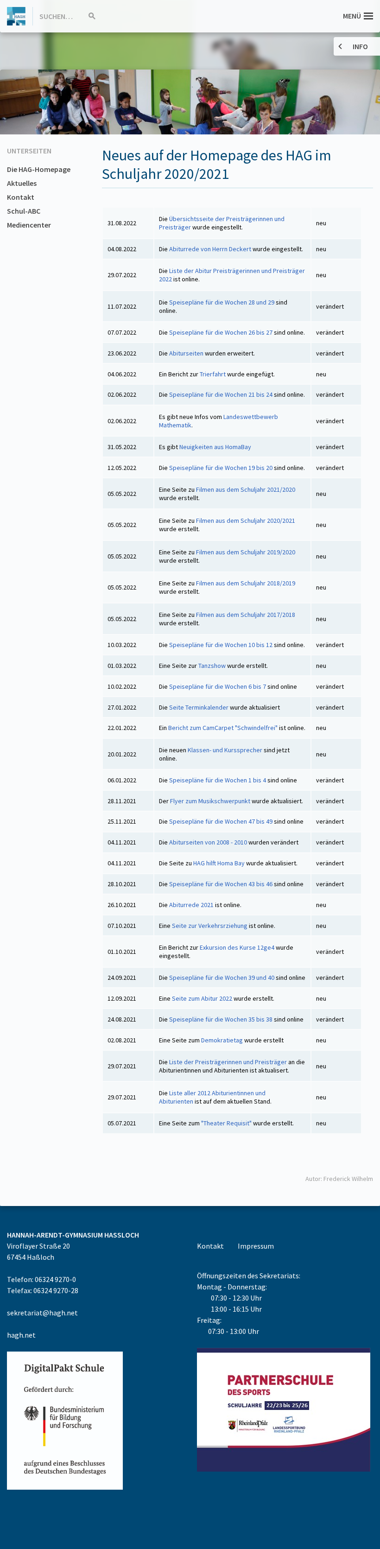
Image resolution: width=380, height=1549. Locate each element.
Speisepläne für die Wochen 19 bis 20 (221, 467)
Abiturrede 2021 (191, 905)
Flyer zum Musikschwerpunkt (210, 801)
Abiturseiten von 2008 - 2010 (208, 842)
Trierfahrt (213, 374)
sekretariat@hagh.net (42, 1312)
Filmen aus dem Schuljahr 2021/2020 (245, 489)
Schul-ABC (23, 211)
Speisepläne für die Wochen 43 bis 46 (221, 884)
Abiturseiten (187, 353)
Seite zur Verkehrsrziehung (209, 925)
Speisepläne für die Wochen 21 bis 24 (221, 394)
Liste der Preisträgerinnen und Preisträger (228, 1062)
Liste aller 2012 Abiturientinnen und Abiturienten (212, 1097)
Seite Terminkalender (198, 707)
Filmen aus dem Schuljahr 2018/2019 (245, 583)
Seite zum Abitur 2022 (202, 998)
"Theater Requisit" (226, 1123)
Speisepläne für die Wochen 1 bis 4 (217, 780)
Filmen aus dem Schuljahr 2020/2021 (245, 520)
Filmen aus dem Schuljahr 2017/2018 (245, 614)
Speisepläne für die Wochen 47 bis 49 (220, 821)
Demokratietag (222, 1040)
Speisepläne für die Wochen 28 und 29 (222, 302)
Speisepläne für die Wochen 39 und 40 (222, 977)
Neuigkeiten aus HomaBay (215, 447)
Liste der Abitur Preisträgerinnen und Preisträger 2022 (232, 275)
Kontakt (20, 197)
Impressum (256, 1246)
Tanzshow (212, 665)
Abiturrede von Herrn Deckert (210, 249)
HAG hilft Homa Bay (218, 863)
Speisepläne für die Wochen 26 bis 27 (221, 332)
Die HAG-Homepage (38, 169)
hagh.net (21, 1335)
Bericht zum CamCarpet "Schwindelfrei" (223, 728)
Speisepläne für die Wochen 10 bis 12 (220, 645)
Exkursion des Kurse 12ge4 (237, 947)
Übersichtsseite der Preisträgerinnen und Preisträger (222, 223)
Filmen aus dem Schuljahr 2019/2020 (245, 552)
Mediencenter (29, 224)
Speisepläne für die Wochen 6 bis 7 (217, 686)
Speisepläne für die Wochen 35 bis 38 (220, 1019)
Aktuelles (22, 183)
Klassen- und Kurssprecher (225, 750)
